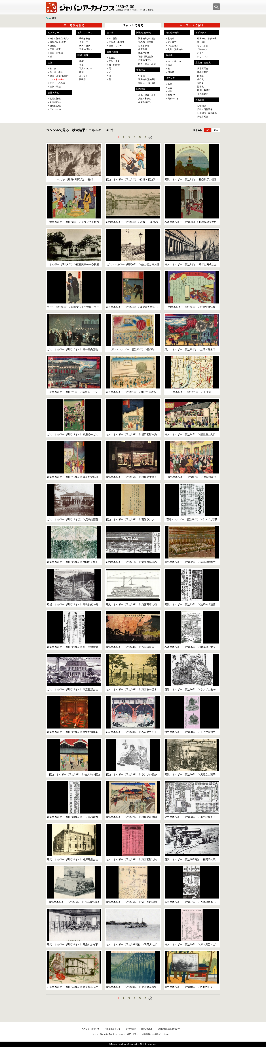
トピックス (200, 32)
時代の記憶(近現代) (59, 38)
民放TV (171, 95)
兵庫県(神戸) (144, 102)
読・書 (110, 32)
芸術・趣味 (82, 55)
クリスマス (202, 56)
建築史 (53, 45)
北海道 (171, 38)
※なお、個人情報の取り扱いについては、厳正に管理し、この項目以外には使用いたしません (131, 1034)
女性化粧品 (55, 102)
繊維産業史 (202, 72)
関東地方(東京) (143, 32)
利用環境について (113, 1029)
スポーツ (83, 42)
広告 (170, 87)
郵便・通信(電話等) (59, 76)
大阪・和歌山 (144, 98)
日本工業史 (202, 68)
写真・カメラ (85, 68)
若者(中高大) (85, 49)
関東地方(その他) (146, 38)
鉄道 (170, 65)
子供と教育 (84, 38)
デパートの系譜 (57, 83)
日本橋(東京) (144, 60)
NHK (170, 91)
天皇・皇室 (55, 49)
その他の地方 (172, 32)
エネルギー (58, 79)
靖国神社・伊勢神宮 (207, 38)
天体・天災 (114, 61)
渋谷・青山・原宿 (147, 64)
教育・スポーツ (85, 32)
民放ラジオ (173, 98)
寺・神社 (201, 42)
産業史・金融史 (203, 62)
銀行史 (200, 79)
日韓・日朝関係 (204, 109)
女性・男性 (53, 92)
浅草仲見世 (143, 53)
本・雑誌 (113, 38)
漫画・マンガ (115, 45)
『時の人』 (202, 49)
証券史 (200, 86)
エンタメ (83, 76)
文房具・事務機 (116, 42)
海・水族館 (114, 65)
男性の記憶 (55, 106)
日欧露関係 (202, 116)
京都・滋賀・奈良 (147, 95)
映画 (81, 72)
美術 (81, 61)
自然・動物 (112, 51)
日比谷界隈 (143, 45)
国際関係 (199, 100)
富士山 (112, 57)
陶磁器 (82, 79)
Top (48, 18)
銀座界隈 (142, 49)
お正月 (200, 53)
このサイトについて (90, 1029)
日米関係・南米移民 (207, 113)
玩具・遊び (84, 45)
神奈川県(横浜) (145, 56)
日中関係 (201, 106)
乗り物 (169, 55)
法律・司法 (55, 86)
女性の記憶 (55, 98)
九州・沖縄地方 (175, 49)
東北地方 (172, 42)
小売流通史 (202, 94)
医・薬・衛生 (56, 72)
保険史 (200, 83)
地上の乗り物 (174, 61)
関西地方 (140, 89)
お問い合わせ (147, 1029)
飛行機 (171, 72)
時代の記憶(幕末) (58, 42)
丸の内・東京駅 (145, 42)
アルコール (55, 109)
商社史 (200, 76)
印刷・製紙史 (203, 90)
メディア (170, 78)
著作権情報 (131, 1029)
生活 (50, 62)
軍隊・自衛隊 (56, 53)
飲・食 (53, 68)
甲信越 (141, 76)
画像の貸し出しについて (169, 1029)
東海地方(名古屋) (146, 79)
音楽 (81, 65)
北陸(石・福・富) (146, 83)
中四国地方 (173, 45)
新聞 (170, 84)
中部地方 (140, 70)
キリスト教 (202, 45)
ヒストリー (53, 32)
